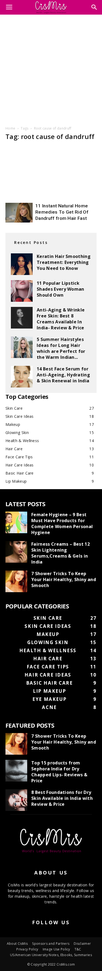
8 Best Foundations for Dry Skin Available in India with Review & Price (62, 798)
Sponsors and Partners (50, 943)
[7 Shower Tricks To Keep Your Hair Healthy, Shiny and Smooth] (16, 581)
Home (10, 128)
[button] (94, 7)
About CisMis (17, 943)
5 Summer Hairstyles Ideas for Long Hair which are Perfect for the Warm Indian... (61, 348)
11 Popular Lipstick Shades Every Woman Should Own (60, 289)
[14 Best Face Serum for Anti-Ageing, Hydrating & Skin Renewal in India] (22, 376)
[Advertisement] (51, 69)
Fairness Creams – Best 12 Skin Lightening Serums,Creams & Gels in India (60, 553)
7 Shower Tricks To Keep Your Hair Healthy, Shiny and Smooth (63, 579)
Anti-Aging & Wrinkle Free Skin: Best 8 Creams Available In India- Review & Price (61, 319)
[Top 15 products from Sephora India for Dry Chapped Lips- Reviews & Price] (16, 770)
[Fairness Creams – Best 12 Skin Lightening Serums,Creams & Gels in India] (16, 552)
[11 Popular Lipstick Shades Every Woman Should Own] (22, 291)
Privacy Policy (27, 949)
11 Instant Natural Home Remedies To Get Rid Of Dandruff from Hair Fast (61, 212)
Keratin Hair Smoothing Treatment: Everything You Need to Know (64, 262)
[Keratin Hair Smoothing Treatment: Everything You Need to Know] (22, 264)
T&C (78, 949)
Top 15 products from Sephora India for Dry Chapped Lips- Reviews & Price (59, 772)
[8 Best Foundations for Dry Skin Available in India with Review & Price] (16, 800)
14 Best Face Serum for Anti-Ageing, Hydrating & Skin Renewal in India (63, 375)
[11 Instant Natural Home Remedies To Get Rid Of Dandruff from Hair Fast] (19, 213)
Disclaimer (82, 943)
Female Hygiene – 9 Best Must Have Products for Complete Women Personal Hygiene (62, 523)
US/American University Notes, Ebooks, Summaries (51, 955)
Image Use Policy (56, 949)
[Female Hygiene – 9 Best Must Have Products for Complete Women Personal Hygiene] (16, 522)
